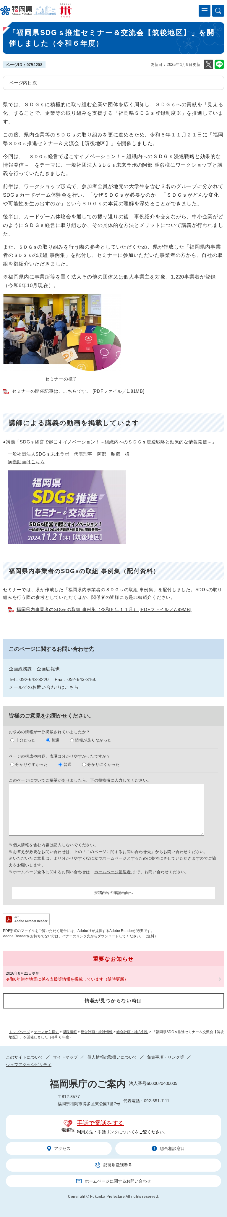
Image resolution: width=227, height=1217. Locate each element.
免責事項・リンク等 (165, 1057)
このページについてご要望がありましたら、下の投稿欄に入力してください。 (80, 780)
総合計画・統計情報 (97, 1032)
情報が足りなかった (93, 740)
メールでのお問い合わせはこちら (44, 687)
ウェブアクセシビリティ (28, 1064)
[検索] (218, 11)
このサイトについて (24, 1057)
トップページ (19, 1032)
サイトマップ (65, 1057)
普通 (55, 740)
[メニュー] (204, 11)
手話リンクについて (116, 1131)
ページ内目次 (23, 82)
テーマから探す (46, 1032)
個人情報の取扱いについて (112, 1057)
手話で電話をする (100, 1123)
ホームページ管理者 (113, 872)
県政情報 (70, 1032)
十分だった (25, 740)
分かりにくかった (103, 764)
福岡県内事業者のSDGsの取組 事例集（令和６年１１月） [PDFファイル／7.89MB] (104, 609)
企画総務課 (20, 668)
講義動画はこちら (26, 461)
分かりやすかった (31, 764)
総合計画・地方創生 (132, 1032)
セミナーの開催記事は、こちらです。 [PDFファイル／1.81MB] (78, 391)
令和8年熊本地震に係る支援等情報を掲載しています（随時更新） (67, 979)
